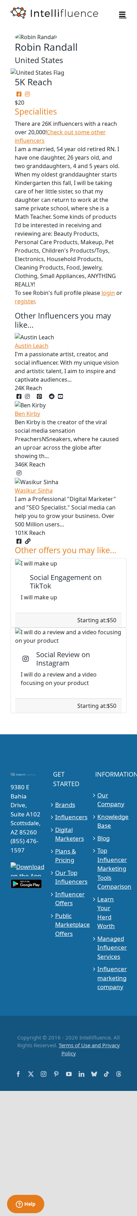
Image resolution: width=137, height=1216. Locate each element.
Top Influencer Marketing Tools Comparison (111, 868)
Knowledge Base (111, 821)
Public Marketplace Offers (69, 925)
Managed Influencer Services (111, 947)
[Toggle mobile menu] (122, 14)
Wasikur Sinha (34, 490)
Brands (65, 805)
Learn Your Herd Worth (106, 912)
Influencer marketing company (111, 978)
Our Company (110, 799)
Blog (103, 838)
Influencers (69, 817)
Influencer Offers (69, 898)
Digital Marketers (69, 834)
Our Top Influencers (69, 877)
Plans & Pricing (65, 855)
